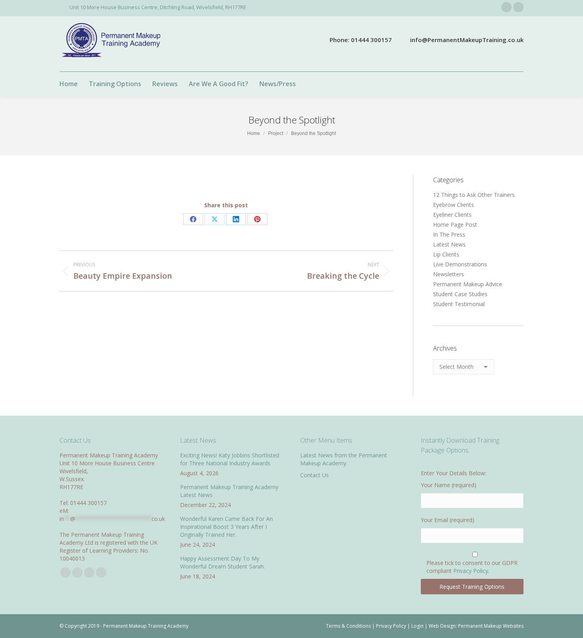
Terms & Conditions (348, 626)
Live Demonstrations (460, 264)
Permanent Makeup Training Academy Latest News (229, 491)
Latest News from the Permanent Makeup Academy (343, 459)
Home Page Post (455, 224)
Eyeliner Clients (452, 214)
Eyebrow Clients (453, 204)
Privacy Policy (470, 570)
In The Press (449, 234)
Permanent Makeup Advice (467, 284)
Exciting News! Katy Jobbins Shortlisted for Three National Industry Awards (229, 459)
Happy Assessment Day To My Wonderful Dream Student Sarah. (222, 562)
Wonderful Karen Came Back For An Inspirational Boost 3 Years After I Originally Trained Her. (226, 526)
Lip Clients (446, 254)
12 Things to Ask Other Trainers (474, 195)
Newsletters (448, 274)
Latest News (449, 244)
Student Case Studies (460, 294)
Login (417, 626)
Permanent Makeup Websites (491, 626)
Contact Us (314, 475)
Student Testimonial (459, 304)
